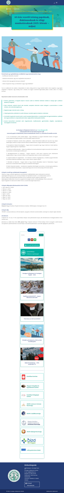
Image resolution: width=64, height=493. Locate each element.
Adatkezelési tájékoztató (52, 491)
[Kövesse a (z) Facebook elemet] (29, 239)
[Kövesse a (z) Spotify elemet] (35, 239)
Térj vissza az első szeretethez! (32, 318)
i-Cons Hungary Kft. (42, 130)
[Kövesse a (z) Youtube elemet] (32, 239)
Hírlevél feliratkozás (33, 245)
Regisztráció (32, 230)
